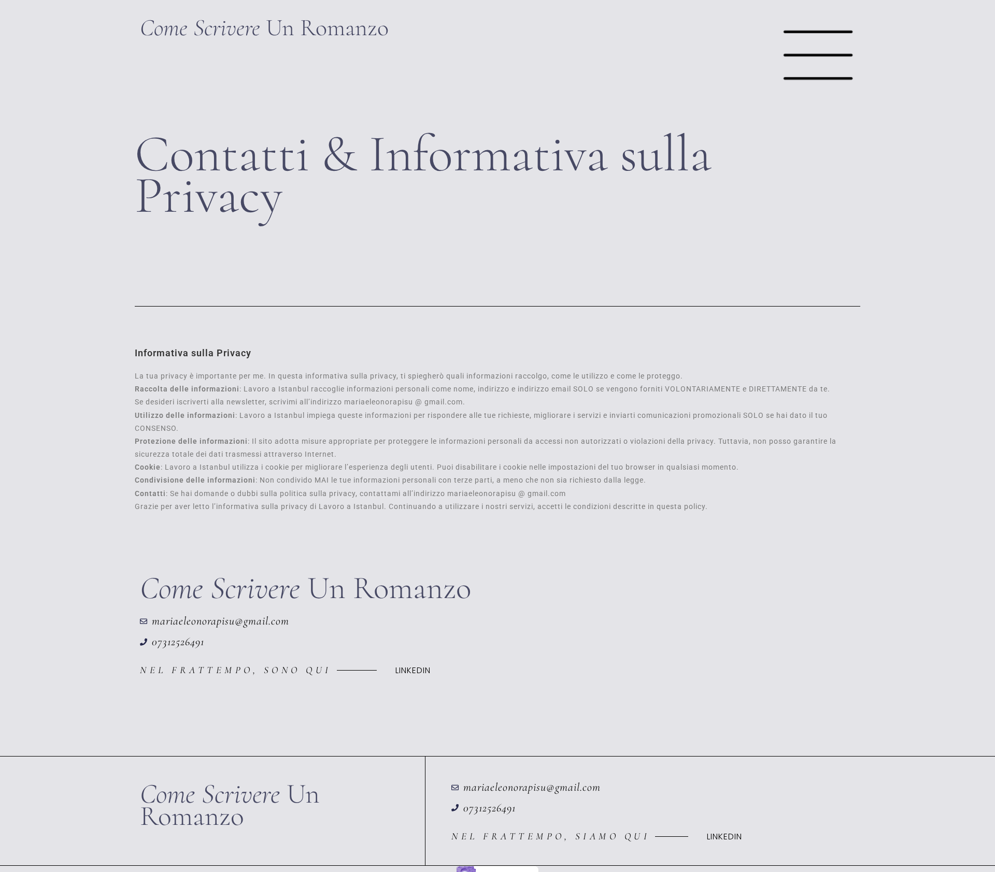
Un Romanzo (264, 27)
